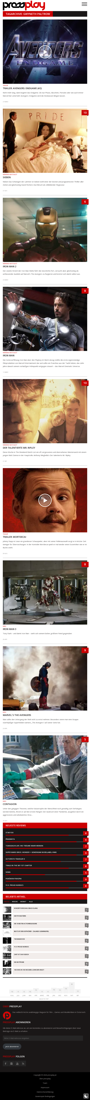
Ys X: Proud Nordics (14, 885)
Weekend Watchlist (10, 174)
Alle (31, 901)
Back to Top (44, 999)
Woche (15, 901)
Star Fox (9, 832)
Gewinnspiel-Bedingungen (45, 1096)
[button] (86, 1096)
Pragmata (10, 839)
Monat (23, 901)
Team (45, 1083)
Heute (6, 901)
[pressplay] (24, 5)
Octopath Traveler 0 (15, 859)
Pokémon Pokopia (13, 879)
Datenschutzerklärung (45, 1092)
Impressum (45, 1087)
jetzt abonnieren (12, 1046)
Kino (4, 626)
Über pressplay (45, 1078)
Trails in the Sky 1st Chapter (19, 865)
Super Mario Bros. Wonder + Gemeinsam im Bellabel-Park (31, 852)
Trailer (5, 85)
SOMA (8, 872)
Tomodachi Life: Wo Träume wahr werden (24, 846)
